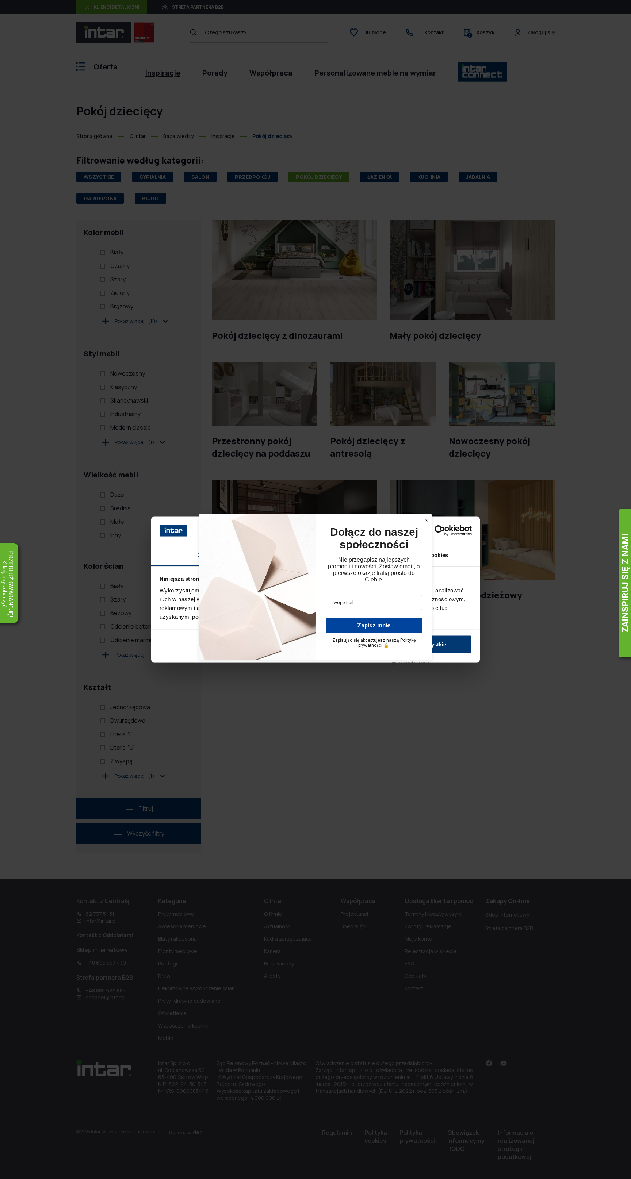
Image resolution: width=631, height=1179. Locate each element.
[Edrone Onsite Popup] (315, 589)
